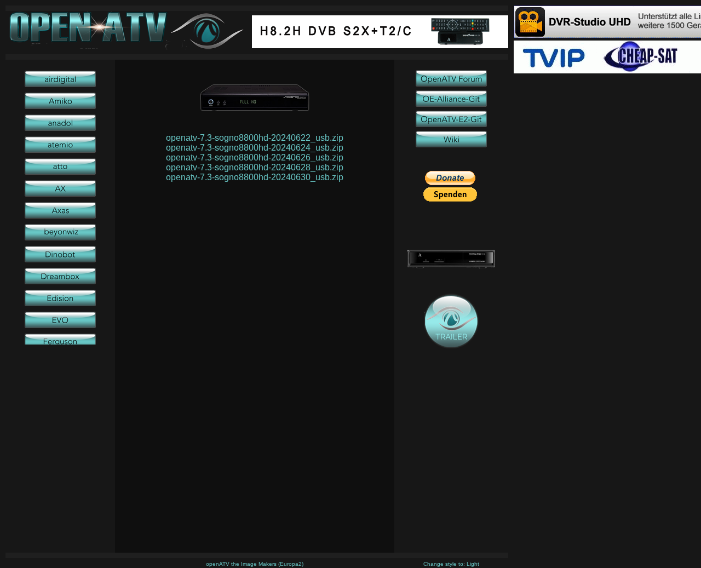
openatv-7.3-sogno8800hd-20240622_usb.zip (254, 137)
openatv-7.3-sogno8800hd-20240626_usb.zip (254, 157)
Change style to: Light (451, 564)
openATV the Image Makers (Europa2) (254, 564)
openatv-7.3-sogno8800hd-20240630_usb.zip (254, 177)
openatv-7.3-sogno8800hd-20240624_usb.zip (254, 147)
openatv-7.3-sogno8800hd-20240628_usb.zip (254, 167)
